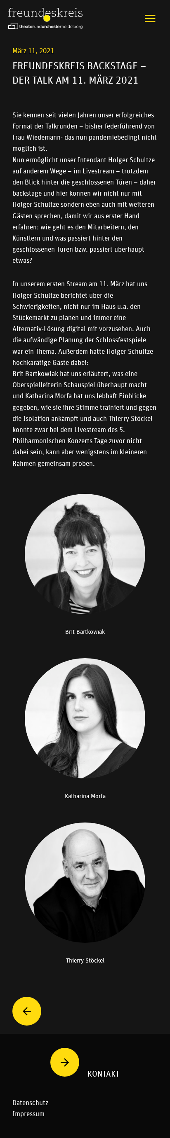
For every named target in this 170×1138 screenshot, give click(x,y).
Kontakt (103, 1074)
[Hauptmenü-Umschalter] (150, 18)
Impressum (28, 1114)
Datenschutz (30, 1102)
